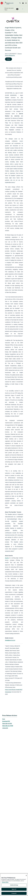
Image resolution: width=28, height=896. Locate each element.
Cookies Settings (14, 885)
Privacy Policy (5, 882)
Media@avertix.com (10, 640)
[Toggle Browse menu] (22, 9)
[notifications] (23, 3)
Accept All (14, 893)
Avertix (7, 558)
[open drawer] (26, 3)
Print (3, 719)
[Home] (7, 3)
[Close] (26, 875)
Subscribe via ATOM (7, 725)
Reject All (14, 889)
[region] (14, 884)
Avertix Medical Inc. (10, 55)
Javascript (5, 728)
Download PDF (6, 721)
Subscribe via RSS (7, 723)
